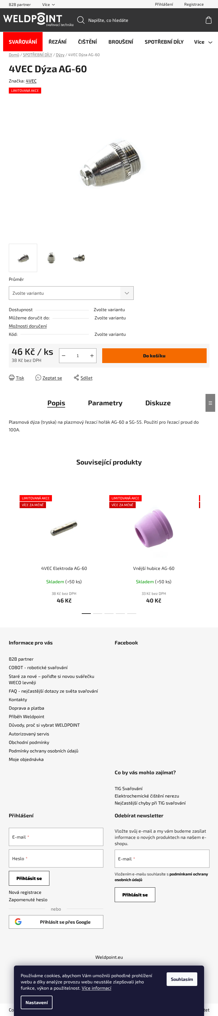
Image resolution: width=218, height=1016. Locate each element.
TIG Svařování (128, 788)
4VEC (31, 80)
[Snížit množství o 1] (63, 356)
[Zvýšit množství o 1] (92, 356)
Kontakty (18, 699)
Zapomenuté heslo (28, 899)
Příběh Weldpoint (26, 716)
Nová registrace (25, 892)
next (204, 552)
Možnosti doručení (28, 325)
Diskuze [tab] (158, 402)
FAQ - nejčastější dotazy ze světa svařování (53, 690)
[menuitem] (23, 41)
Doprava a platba (26, 707)
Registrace (194, 4)
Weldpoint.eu (109, 957)
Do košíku (154, 355)
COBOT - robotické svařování (38, 667)
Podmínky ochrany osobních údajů (43, 750)
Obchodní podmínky (29, 742)
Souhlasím (182, 979)
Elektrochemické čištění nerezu (147, 795)
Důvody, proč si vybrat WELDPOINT (44, 724)
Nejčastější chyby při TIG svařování (150, 802)
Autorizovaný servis (29, 733)
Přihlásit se (29, 878)
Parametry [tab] (105, 402)
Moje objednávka (26, 759)
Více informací (96, 987)
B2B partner (20, 4)
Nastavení (37, 1002)
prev (13, 552)
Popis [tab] (56, 402)
